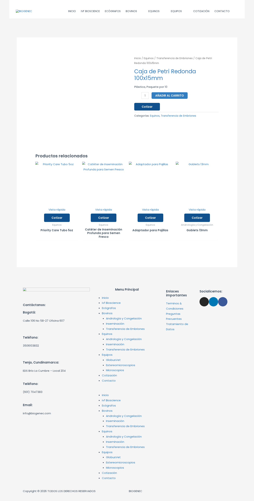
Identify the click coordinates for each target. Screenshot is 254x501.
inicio (105, 298)
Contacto (109, 380)
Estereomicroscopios (120, 365)
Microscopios (115, 370)
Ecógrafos (109, 308)
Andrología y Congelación (124, 318)
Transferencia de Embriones (174, 58)
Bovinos (107, 313)
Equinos (149, 58)
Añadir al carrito (169, 95)
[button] (127, 390)
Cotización (109, 375)
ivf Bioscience (111, 303)
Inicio (137, 58)
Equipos (107, 355)
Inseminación (115, 324)
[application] (138, 11)
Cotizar (147, 107)
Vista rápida (57, 210)
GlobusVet (113, 360)
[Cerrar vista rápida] (10, 498)
